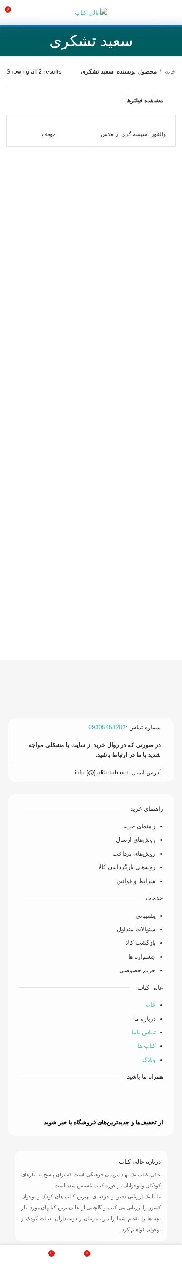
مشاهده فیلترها (144, 100)
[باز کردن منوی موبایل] (171, 12)
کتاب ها (147, 1045)
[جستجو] (26, 12)
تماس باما (144, 1032)
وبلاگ (149, 1059)
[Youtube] (78, 1100)
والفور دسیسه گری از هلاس (133, 134)
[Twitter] (103, 1100)
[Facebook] (128, 1100)
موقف (49, 134)
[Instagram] (53, 1100)
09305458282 (107, 727)
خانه (169, 71)
